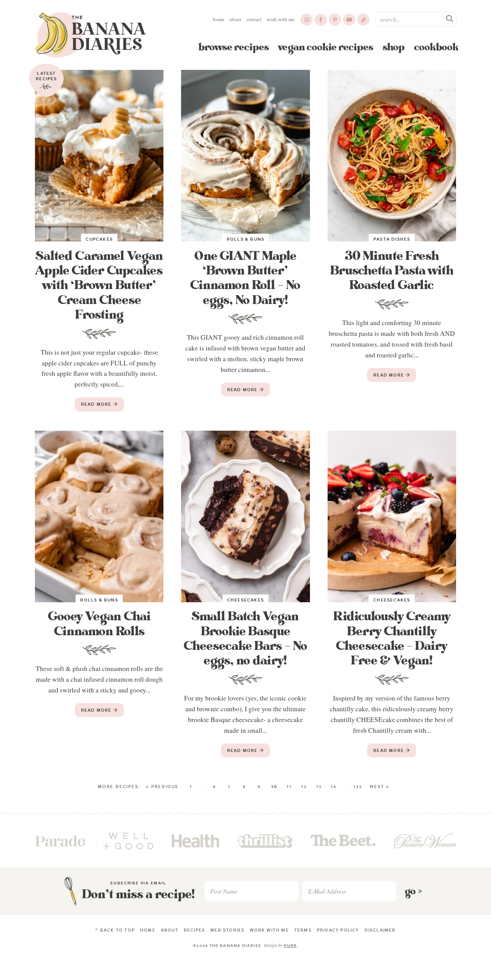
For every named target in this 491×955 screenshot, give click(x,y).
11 (289, 786)
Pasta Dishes (391, 239)
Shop (394, 47)
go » (413, 891)
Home (218, 19)
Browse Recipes (233, 47)
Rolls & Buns (245, 239)
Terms (302, 930)
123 (357, 786)
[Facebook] (321, 19)
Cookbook (436, 47)
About (235, 19)
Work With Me (281, 19)
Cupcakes (99, 239)
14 (334, 786)
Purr (290, 945)
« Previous (162, 786)
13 (319, 786)
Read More (94, 405)
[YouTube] (349, 19)
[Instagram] (306, 19)
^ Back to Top (115, 930)
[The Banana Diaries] (91, 35)
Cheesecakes (245, 599)
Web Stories (227, 930)
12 (304, 786)
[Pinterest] (335, 19)
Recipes (194, 930)
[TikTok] (363, 19)
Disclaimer (380, 930)
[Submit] (449, 18)
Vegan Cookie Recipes (325, 47)
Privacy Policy (338, 930)
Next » (379, 786)
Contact (254, 19)
